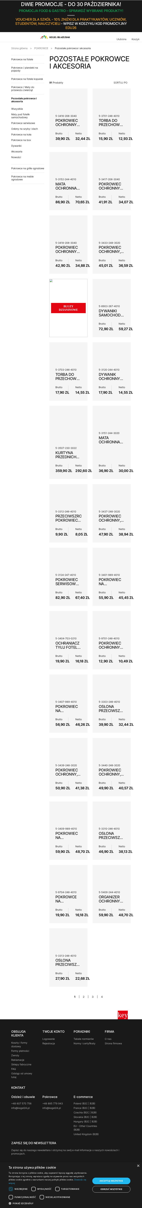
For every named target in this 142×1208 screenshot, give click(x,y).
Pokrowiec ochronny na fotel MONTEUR (110, 649)
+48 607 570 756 (21, 1103)
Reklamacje (17, 1059)
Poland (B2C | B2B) (84, 1103)
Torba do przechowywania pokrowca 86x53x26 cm (73, 380)
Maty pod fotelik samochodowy (20, 116)
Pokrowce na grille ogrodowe (27, 168)
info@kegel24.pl (20, 1107)
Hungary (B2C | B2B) (85, 1121)
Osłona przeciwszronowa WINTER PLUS (118, 710)
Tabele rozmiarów (84, 1038)
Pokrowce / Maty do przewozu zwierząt (22, 88)
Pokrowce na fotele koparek (27, 78)
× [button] (138, 1166)
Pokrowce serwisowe (23, 123)
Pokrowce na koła (21, 134)
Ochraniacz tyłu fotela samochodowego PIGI (73, 649)
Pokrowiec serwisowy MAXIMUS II (66, 583)
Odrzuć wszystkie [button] (111, 1189)
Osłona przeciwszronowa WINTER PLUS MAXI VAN (118, 839)
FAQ (13, 1068)
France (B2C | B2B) (84, 1107)
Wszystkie (17, 108)
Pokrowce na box (21, 140)
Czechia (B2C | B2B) (85, 1112)
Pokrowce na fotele (22, 59)
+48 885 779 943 (52, 1103)
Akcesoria (16, 151)
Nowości (16, 157)
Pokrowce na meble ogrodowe (22, 178)
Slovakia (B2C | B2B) (85, 1116)
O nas (108, 1038)
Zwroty (15, 1055)
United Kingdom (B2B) (86, 1134)
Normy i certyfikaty (84, 1043)
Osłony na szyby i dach (24, 128)
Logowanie (48, 1038)
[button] (129, 16)
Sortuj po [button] (120, 82)
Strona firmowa (113, 1043)
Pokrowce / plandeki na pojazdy (24, 69)
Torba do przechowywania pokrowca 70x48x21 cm (116, 126)
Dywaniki (16, 145)
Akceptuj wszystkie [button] (111, 1180)
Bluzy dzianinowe (68, 308)
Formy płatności (20, 1050)
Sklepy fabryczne (21, 1064)
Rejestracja (48, 1043)
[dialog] (71, 1185)
